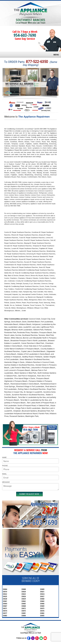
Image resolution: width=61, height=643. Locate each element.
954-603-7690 (25, 35)
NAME (4, 457)
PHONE (5, 465)
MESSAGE (6, 482)
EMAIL (4, 474)
